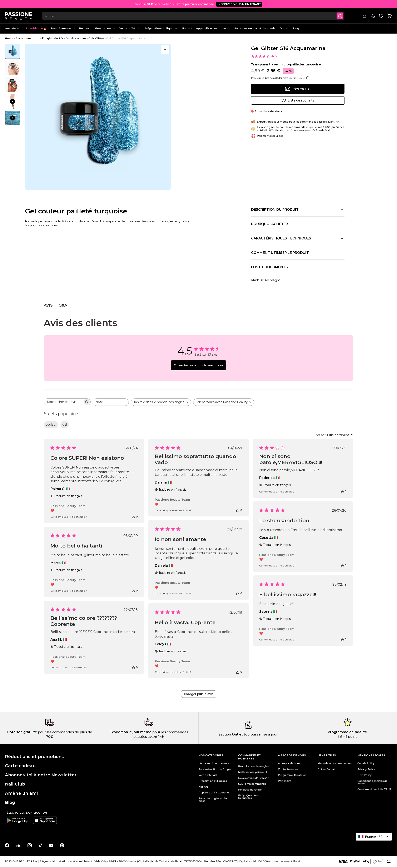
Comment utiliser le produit (280, 253)
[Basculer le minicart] (389, 15)
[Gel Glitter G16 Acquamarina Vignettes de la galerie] (12, 84)
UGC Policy (364, 775)
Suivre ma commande (252, 784)
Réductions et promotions (34, 756)
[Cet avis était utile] (133, 516)
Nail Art (203, 787)
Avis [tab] (48, 305)
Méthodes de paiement (252, 772)
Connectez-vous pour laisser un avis (198, 365)
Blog (296, 28)
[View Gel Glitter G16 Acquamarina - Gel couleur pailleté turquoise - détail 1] (12, 84)
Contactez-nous (288, 769)
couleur (51, 424)
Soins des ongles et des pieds (254, 28)
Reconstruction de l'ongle (97, 28)
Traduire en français (68, 496)
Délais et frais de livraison (253, 778)
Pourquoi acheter (269, 224)
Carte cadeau (20, 765)
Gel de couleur (76, 38)
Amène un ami (21, 793)
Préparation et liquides (213, 781)
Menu (15, 28)
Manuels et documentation (335, 763)
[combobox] (193, 16)
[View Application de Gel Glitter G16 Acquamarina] (12, 101)
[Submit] (340, 16)
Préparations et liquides (161, 28)
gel (64, 424)
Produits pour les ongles (253, 766)
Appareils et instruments (213, 28)
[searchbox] (63, 402)
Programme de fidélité (347, 732)
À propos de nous (289, 763)
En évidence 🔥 (36, 28)
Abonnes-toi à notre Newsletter (40, 774)
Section (224, 734)
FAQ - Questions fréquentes (248, 796)
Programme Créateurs (292, 775)
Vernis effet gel (129, 28)
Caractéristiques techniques (281, 238)
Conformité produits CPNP (374, 789)
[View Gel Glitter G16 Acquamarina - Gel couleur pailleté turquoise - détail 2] (12, 67)
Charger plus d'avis (198, 694)
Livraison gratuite (22, 732)
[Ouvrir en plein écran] (165, 49)
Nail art (187, 28)
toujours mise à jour (260, 734)
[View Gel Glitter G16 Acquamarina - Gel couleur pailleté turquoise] (12, 51)
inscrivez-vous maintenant (239, 4)
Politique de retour (250, 789)
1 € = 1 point (347, 737)
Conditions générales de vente (372, 782)
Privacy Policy (366, 769)
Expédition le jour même (131, 732)
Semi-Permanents (63, 28)
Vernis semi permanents (214, 763)
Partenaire (284, 781)
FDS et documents (269, 267)
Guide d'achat (326, 769)
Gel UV (58, 38)
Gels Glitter (96, 38)
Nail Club (15, 784)
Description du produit (275, 210)
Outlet (283, 28)
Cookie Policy (365, 763)
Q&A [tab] (63, 305)
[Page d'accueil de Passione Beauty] (18, 16)
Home (9, 38)
